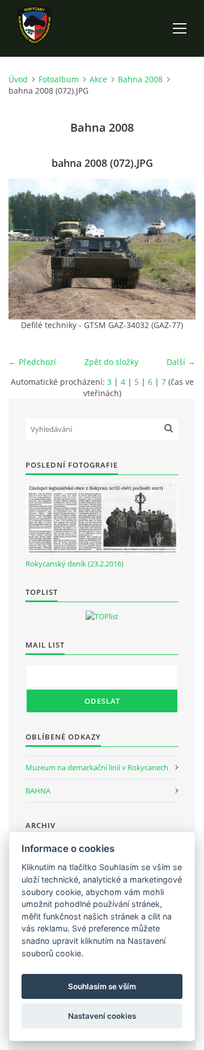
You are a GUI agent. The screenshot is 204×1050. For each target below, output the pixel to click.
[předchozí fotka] (27, 249)
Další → (181, 361)
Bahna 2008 (140, 79)
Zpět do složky (111, 361)
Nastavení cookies (102, 1015)
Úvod (18, 79)
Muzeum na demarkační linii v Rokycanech (97, 767)
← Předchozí (32, 361)
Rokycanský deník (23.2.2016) (75, 563)
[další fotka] (177, 249)
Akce (98, 79)
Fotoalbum (59, 79)
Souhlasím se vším (102, 986)
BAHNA (38, 791)
